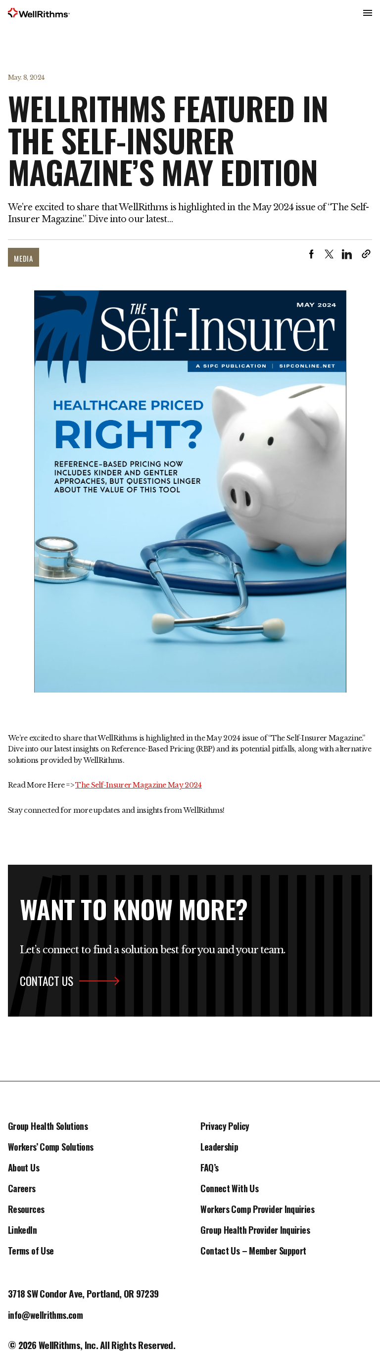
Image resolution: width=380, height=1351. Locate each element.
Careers (22, 1189)
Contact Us (46, 981)
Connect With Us (229, 1189)
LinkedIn (22, 1230)
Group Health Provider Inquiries (254, 1230)
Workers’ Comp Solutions (51, 1147)
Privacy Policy (224, 1126)
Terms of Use (30, 1251)
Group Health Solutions (48, 1126)
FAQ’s (209, 1168)
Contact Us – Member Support (253, 1251)
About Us (23, 1168)
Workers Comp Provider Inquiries (257, 1210)
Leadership (219, 1147)
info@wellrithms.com (45, 1315)
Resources (26, 1210)
